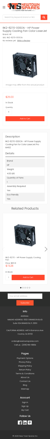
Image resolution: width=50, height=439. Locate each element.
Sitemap (25, 389)
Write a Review (23, 40)
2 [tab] (23, 287)
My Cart (25, 410)
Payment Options (25, 358)
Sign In (25, 402)
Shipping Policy (25, 365)
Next (46, 249)
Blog (25, 385)
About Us (25, 377)
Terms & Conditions (25, 373)
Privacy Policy (25, 362)
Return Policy (25, 369)
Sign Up (25, 406)
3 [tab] (25, 287)
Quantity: (9, 107)
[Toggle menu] (3, 7)
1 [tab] (20, 287)
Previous (3, 249)
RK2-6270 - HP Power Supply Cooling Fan (23, 258)
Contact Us (25, 381)
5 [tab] (29, 287)
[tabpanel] (25, 248)
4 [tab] (27, 287)
